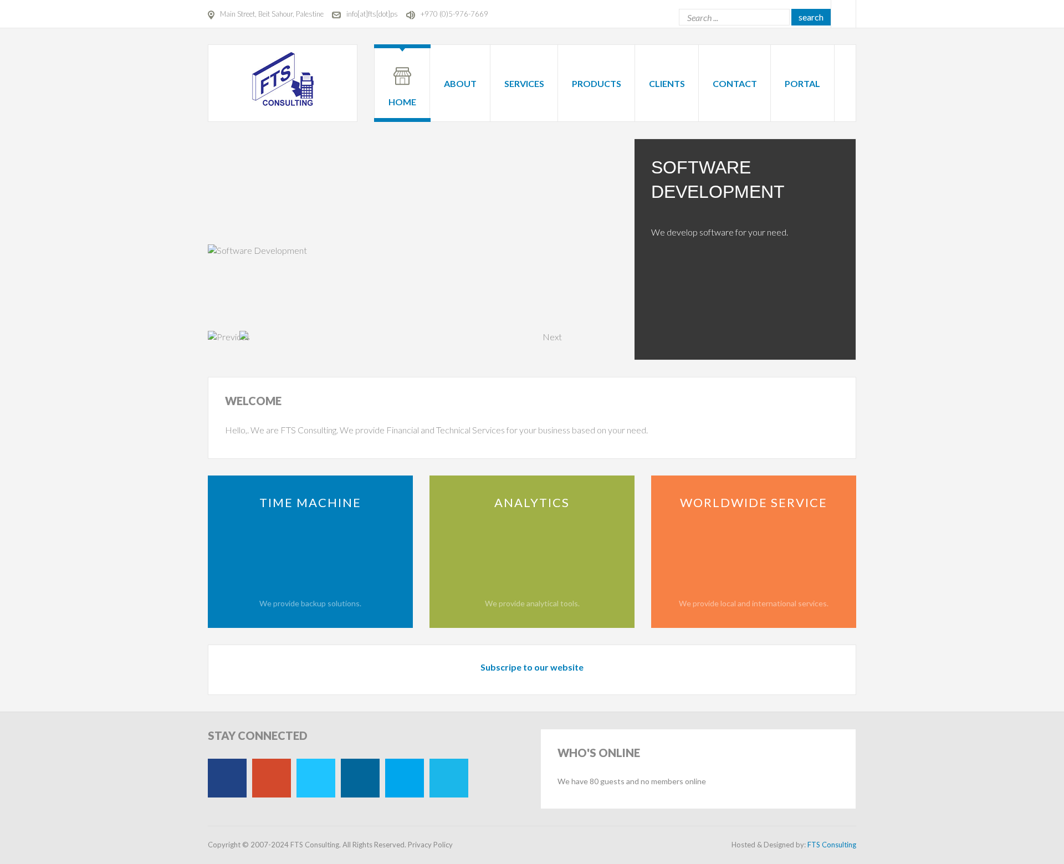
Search (811, 17)
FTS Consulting (831, 844)
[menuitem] (402, 76)
